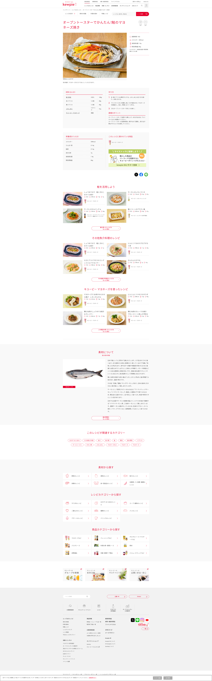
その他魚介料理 (88, 440)
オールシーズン (77, 445)
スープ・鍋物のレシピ (136, 503)
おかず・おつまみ (75, 440)
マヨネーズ (125, 445)
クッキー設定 (157, 678)
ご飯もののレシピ (77, 511)
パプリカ (139, 440)
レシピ (99, 610)
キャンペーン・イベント (84, 610)
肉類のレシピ (76, 483)
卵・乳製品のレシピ (107, 483)
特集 (105, 13)
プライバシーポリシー (90, 674)
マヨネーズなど (112, 445)
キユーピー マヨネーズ (73, 113)
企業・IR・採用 (136, 1)
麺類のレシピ (105, 511)
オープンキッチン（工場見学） (127, 610)
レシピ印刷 (140, 22)
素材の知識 (83, 13)
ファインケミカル (115, 1)
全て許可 (168, 678)
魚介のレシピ (134, 476)
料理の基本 (94, 13)
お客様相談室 (114, 5)
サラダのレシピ (76, 503)
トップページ (66, 10)
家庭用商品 (87, 1)
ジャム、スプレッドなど (137, 553)
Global (145, 1)
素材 (131, 545)
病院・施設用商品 (104, 1)
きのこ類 (89, 445)
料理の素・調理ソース (107, 545)
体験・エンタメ (105, 5)
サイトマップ (66, 674)
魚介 (99, 440)
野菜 (121, 440)
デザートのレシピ (77, 518)
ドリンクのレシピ (106, 518)
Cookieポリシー (92, 677)
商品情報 (97, 5)
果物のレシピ (105, 476)
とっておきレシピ (89, 5)
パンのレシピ (134, 511)
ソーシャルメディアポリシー (107, 674)
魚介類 (107, 440)
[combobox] (130, 14)
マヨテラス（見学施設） (113, 610)
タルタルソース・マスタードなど (137, 538)
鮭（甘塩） (68, 97)
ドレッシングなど (106, 538)
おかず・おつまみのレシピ (108, 503)
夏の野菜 (129, 440)
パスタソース (76, 545)
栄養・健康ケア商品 (107, 553)
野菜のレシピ (76, 476)
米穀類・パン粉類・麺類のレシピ (137, 483)
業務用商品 (95, 1)
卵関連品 (74, 553)
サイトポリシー (76, 674)
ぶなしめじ (69, 109)
